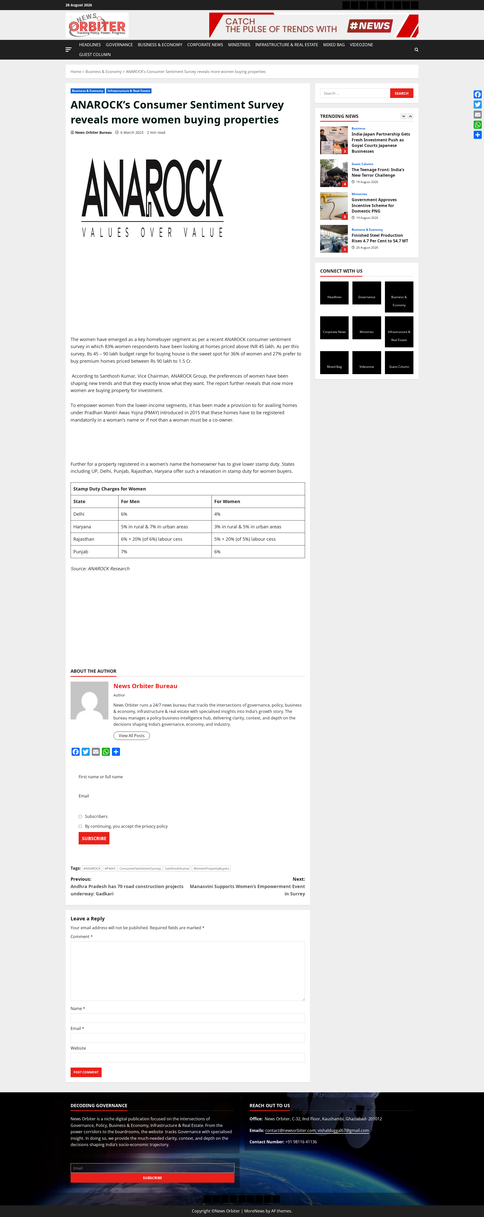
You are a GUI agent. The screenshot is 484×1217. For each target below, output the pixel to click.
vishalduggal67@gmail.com (343, 1130)
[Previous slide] (403, 116)
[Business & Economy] (363, 5)
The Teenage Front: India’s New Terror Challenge (334, 173)
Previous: (127, 886)
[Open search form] (416, 50)
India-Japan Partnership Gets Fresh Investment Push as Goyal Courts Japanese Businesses (334, 140)
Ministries (239, 44)
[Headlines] (346, 5)
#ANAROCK (92, 868)
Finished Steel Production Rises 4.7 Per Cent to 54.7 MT (334, 239)
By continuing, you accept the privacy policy (126, 826)
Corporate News (205, 44)
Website (78, 1048)
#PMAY (110, 868)
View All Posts (132, 735)
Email (84, 796)
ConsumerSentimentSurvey (140, 868)
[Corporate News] (372, 5)
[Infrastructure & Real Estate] (389, 5)
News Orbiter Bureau (93, 132)
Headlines (90, 44)
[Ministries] (380, 5)
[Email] (478, 115)
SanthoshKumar (177, 868)
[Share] (478, 135)
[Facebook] (478, 94)
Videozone (361, 44)
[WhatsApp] (478, 125)
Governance (119, 44)
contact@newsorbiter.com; (291, 1130)
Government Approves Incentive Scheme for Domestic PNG (334, 206)
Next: (247, 886)
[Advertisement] (188, 298)
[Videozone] (406, 5)
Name (78, 1008)
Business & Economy (160, 44)
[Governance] (354, 5)
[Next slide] (410, 116)
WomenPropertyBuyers (211, 868)
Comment (82, 936)
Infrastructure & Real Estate (286, 44)
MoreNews (254, 1211)
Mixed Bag (334, 44)
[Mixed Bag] (397, 5)
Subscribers (96, 816)
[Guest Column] (414, 5)
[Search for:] (355, 93)
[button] (69, 49)
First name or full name (101, 777)
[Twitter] (478, 104)
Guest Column (95, 54)
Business (358, 128)
